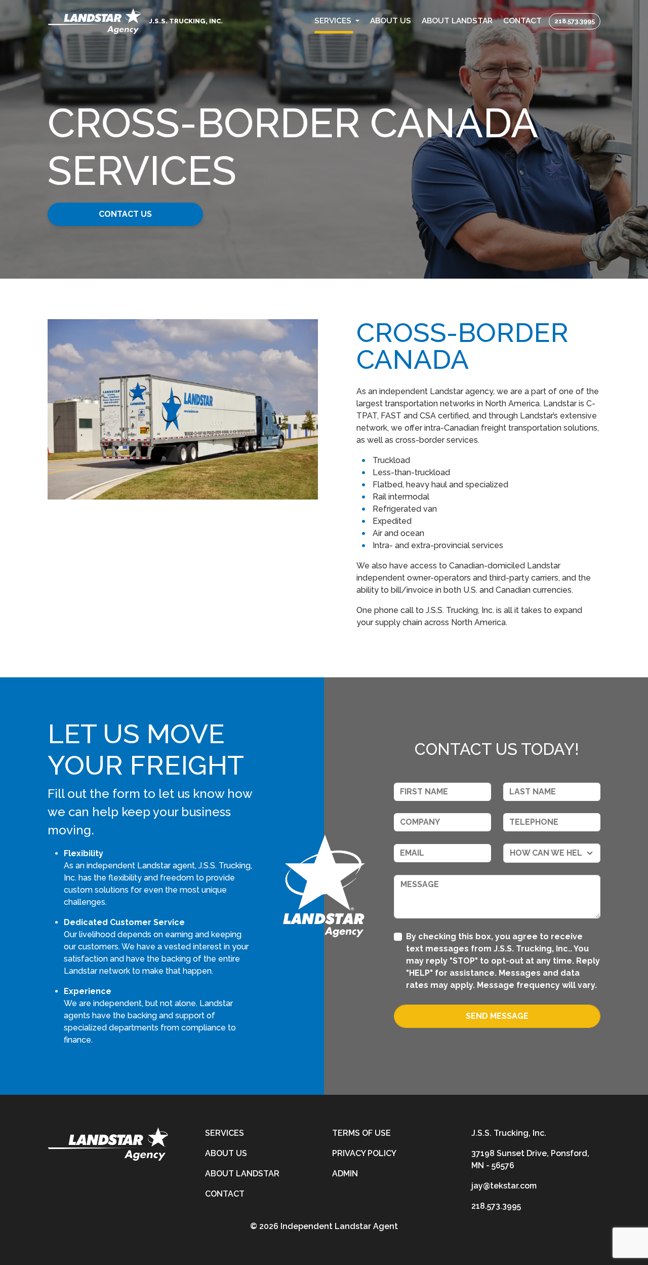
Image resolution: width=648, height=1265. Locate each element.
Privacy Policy (364, 1153)
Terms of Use (361, 1133)
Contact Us (125, 214)
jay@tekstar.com (504, 1186)
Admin (345, 1173)
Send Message (497, 1016)
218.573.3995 (574, 21)
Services (224, 1133)
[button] (337, 21)
